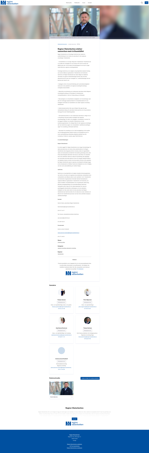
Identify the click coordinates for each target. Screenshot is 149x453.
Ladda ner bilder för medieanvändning (90, 378)
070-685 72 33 (61, 336)
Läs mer (74, 419)
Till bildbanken (80, 269)
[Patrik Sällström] (61, 388)
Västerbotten (60, 254)
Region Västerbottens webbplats (74, 444)
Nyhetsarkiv (69, 2)
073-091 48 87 (87, 308)
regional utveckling (62, 248)
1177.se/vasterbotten (74, 446)
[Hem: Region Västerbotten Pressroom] (9, 3)
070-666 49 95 (87, 338)
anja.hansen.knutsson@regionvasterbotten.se (61, 335)
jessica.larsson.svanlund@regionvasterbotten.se (68, 232)
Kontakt (90, 2)
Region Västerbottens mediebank (74, 448)
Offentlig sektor (61, 242)
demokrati (69, 248)
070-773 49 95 (61, 369)
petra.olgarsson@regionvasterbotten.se (87, 306)
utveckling (73, 248)
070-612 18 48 (61, 308)
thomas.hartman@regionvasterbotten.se (88, 336)
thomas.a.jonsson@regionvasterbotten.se (61, 306)
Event (83, 2)
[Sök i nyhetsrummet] (142, 3)
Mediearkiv (77, 2)
